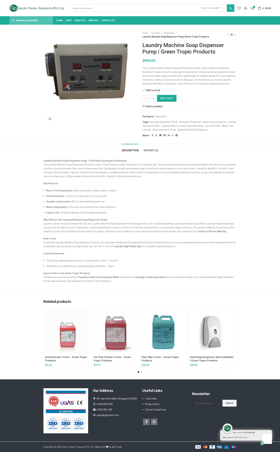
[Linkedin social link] (169, 135)
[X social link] (156, 135)
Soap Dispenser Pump (164, 129)
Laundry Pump (212, 125)
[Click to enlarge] (50, 119)
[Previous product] (228, 34)
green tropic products (214, 121)
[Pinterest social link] (165, 135)
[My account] (245, 8)
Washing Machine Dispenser (193, 129)
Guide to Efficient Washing (212, 231)
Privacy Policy (152, 404)
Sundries (156, 32)
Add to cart (166, 98)
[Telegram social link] (177, 135)
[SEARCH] (230, 8)
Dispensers (169, 32)
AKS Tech (117, 446)
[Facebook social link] (152, 135)
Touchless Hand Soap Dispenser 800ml (98, 277)
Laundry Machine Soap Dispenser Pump (182, 125)
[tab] (130, 149)
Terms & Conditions (155, 409)
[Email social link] (160, 135)
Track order (151, 398)
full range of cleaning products (150, 277)
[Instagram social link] (154, 422)
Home (145, 32)
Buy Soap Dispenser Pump (163, 121)
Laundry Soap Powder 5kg (127, 246)
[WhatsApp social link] (173, 135)
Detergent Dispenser (190, 121)
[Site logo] (37, 7)
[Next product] (235, 34)
